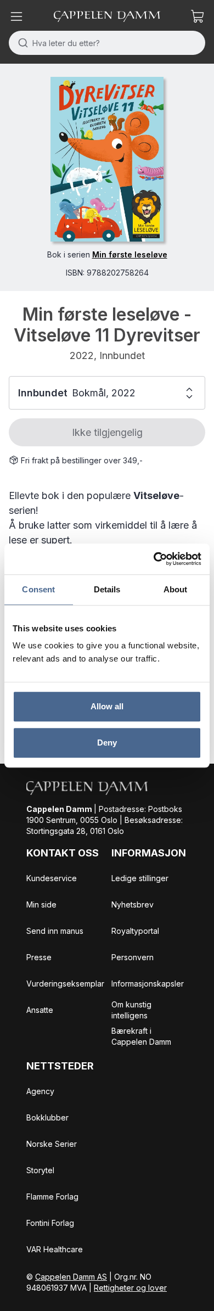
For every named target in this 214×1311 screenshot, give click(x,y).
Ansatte (39, 1010)
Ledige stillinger (139, 878)
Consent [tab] (38, 589)
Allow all (107, 706)
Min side (41, 904)
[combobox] (107, 43)
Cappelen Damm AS (71, 1276)
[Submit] (20, 43)
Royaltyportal (135, 930)
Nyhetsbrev (132, 904)
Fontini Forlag (50, 1223)
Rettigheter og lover (130, 1287)
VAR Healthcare (54, 1249)
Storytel (40, 1170)
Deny (107, 742)
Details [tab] (107, 589)
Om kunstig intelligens (131, 1010)
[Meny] (16, 16)
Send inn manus (54, 930)
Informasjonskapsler (147, 983)
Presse (39, 957)
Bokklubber (47, 1117)
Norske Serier (51, 1143)
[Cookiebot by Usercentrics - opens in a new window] (153, 559)
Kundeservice (51, 878)
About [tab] (176, 589)
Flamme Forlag (52, 1196)
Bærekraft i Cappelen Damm (141, 1036)
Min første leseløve (129, 254)
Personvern (132, 957)
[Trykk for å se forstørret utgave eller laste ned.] (106, 159)
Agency (40, 1091)
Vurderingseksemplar (65, 983)
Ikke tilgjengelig (107, 432)
